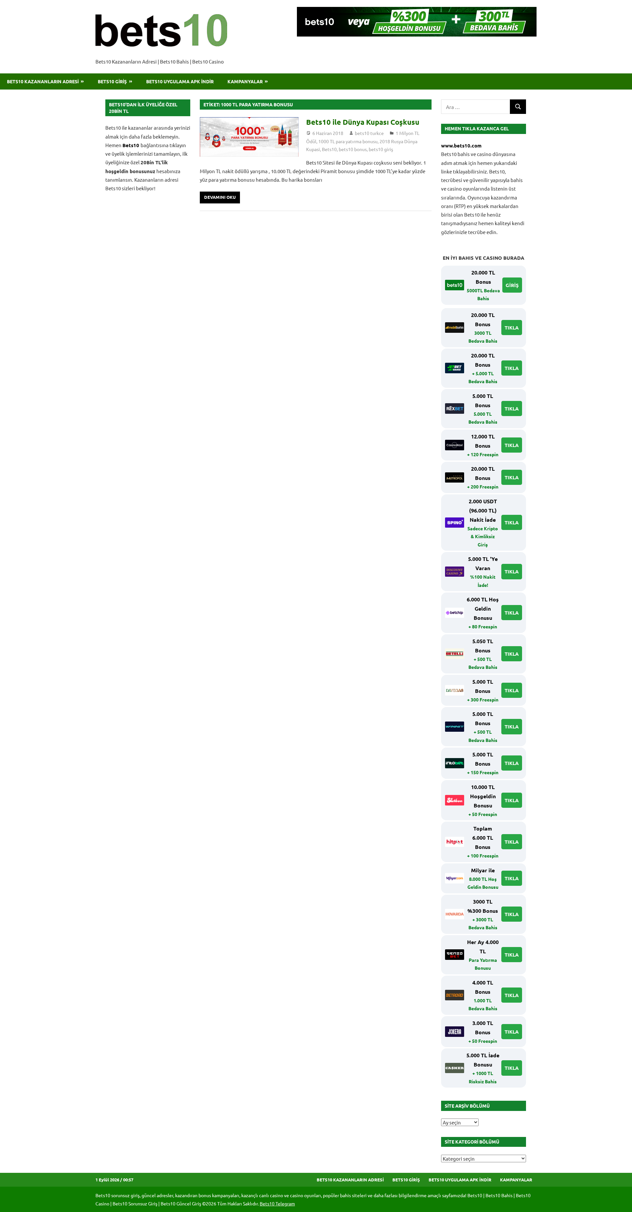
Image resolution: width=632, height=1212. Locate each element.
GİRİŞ (512, 285)
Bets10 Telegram (277, 1203)
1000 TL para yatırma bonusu (348, 141)
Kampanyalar (245, 81)
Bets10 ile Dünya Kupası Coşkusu (362, 122)
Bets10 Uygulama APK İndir (180, 81)
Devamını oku (220, 197)
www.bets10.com (461, 145)
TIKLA (512, 327)
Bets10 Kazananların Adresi (43, 81)
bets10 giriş (381, 149)
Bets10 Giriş (112, 81)
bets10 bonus (353, 149)
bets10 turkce (369, 133)
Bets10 (329, 149)
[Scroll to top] (620, 1200)
